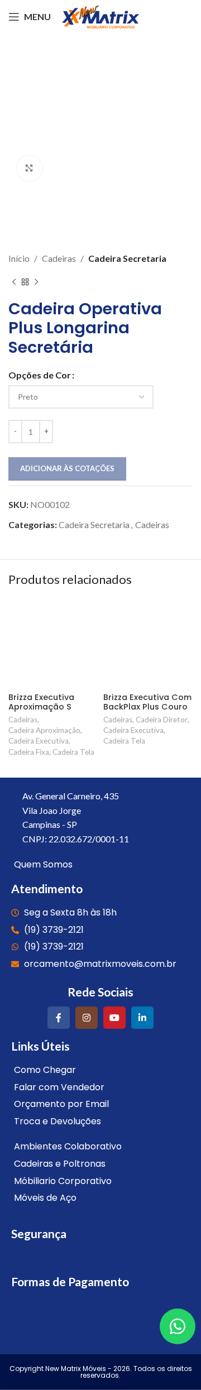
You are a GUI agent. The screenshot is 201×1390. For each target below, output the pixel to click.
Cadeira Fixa (28, 751)
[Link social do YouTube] (114, 1017)
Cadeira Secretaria (127, 258)
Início (19, 258)
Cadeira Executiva (38, 740)
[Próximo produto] (36, 282)
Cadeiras (59, 258)
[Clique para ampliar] (29, 168)
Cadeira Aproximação (44, 730)
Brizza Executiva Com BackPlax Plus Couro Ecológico (147, 707)
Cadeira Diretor (162, 719)
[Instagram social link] (86, 1017)
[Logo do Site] (100, 15)
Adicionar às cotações (67, 468)
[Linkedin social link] (142, 1017)
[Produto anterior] (14, 282)
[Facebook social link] (58, 1017)
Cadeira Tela (73, 751)
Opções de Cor (39, 375)
